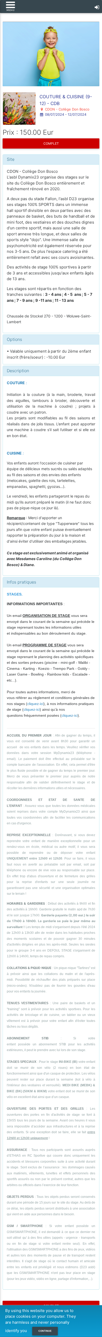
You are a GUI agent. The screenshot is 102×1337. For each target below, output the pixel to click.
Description (18, 370)
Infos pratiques (21, 582)
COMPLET (51, 143)
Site (10, 159)
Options (14, 339)
